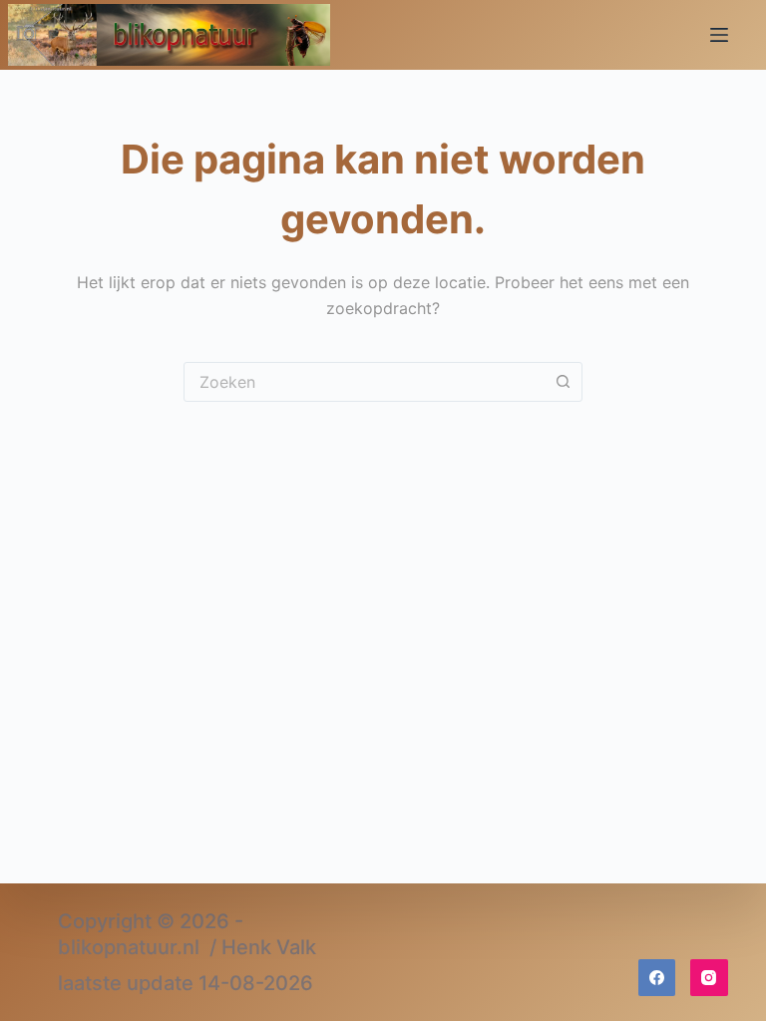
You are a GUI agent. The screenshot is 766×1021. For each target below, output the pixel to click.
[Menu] (719, 35)
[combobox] (364, 382)
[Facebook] (657, 978)
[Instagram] (709, 978)
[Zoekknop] (562, 382)
